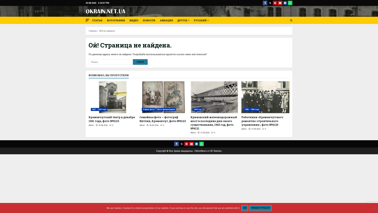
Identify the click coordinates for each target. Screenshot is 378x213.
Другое (182, 20)
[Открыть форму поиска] (291, 20)
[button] (87, 20)
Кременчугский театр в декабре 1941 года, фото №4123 (112, 119)
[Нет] (374, 207)
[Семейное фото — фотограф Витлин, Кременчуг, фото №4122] (164, 97)
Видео (133, 20)
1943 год (198, 109)
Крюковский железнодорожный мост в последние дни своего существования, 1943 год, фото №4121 (213, 122)
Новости (149, 20)
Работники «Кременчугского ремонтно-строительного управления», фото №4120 (262, 120)
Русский (200, 20)
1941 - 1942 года (99, 109)
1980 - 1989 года (252, 109)
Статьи (97, 20)
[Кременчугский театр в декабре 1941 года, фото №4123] (113, 97)
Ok (244, 207)
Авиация (166, 20)
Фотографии (116, 20)
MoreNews (201, 151)
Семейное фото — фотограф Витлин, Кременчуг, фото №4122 (163, 119)
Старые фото (149, 109)
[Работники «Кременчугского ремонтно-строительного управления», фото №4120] (265, 97)
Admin (91, 125)
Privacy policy (260, 207)
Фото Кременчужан (166, 109)
